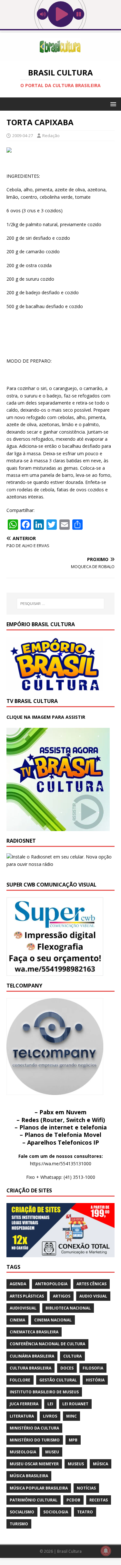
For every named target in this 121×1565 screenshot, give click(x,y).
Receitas (98, 1500)
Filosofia (93, 1368)
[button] (112, 103)
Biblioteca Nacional (68, 1308)
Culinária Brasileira (32, 1356)
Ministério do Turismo (35, 1440)
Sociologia (55, 1512)
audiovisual (23, 1308)
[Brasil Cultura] (60, 57)
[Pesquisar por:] (60, 603)
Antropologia (51, 1284)
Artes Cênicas (91, 1284)
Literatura (22, 1416)
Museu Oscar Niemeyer (34, 1464)
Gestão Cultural (58, 1380)
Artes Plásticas (27, 1296)
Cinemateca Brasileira (34, 1332)
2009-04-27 (22, 135)
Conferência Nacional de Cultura (47, 1344)
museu (52, 1452)
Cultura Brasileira (30, 1368)
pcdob (73, 1500)
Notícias (86, 1488)
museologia (23, 1452)
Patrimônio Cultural (33, 1500)
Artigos (61, 1296)
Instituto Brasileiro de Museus (44, 1392)
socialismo (22, 1512)
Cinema (17, 1320)
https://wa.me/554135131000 (60, 1163)
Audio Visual (93, 1296)
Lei (50, 1404)
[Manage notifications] (106, 1551)
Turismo (19, 1524)
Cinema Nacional (53, 1320)
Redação (51, 135)
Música (100, 1464)
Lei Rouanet (75, 1404)
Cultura (72, 1356)
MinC (71, 1416)
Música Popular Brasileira (39, 1488)
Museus (76, 1464)
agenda (18, 1284)
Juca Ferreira (24, 1404)
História (95, 1380)
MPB (73, 1440)
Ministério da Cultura (34, 1428)
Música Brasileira (29, 1476)
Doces (67, 1368)
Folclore (20, 1380)
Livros (50, 1416)
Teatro (85, 1512)
